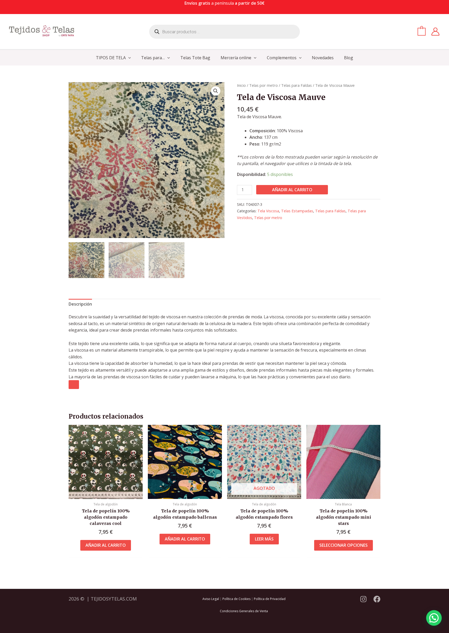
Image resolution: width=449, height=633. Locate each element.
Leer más (264, 539)
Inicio (241, 85)
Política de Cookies (236, 599)
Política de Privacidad (270, 599)
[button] (128, 58)
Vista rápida (105, 494)
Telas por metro (263, 85)
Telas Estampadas (297, 210)
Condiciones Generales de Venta (244, 611)
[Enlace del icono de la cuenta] (435, 31)
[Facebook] (376, 599)
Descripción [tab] (80, 304)
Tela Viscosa (268, 210)
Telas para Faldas (296, 85)
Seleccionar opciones (343, 545)
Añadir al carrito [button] (105, 545)
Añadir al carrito (292, 190)
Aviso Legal (210, 599)
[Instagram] (363, 599)
